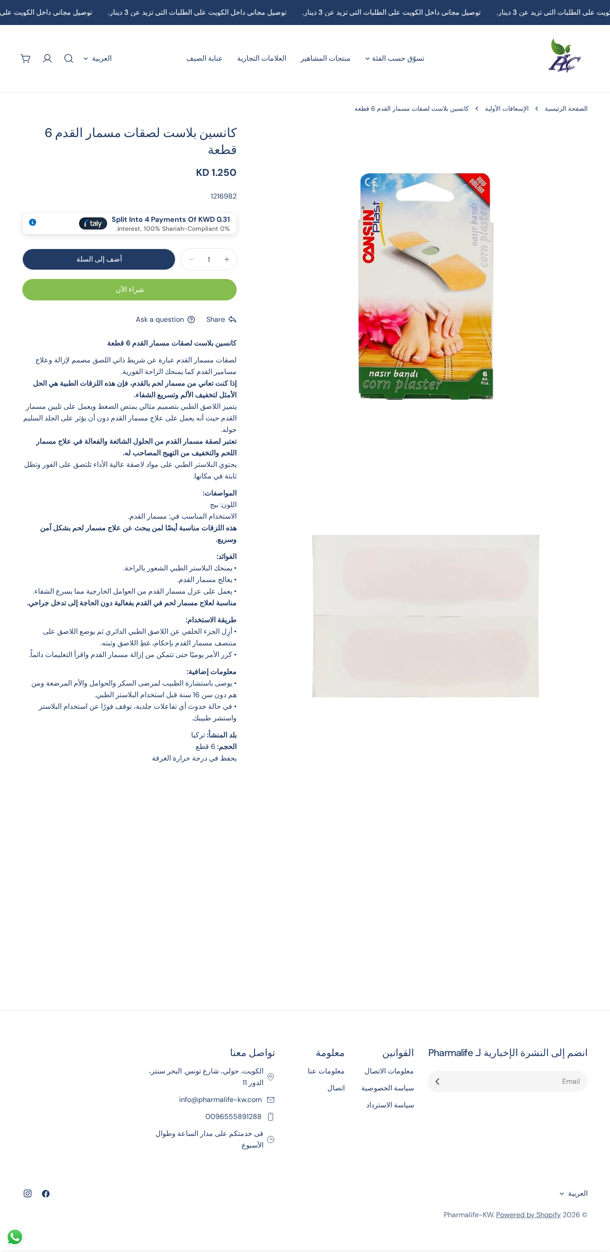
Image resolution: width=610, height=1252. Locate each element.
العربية (102, 58)
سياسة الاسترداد (390, 1105)
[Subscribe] (437, 1081)
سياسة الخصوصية (387, 1088)
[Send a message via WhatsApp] (14, 1237)
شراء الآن (130, 289)
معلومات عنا (326, 1071)
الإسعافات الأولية (507, 108)
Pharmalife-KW (468, 1214)
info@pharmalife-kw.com (221, 1099)
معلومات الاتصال (389, 1071)
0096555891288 (234, 1116)
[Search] (69, 58)
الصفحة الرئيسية (566, 108)
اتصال (336, 1088)
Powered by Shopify (528, 1214)
